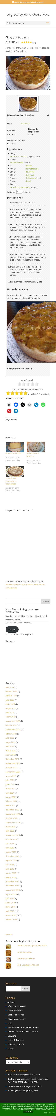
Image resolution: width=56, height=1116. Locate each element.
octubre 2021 (11, 767)
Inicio (9, 1023)
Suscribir (12, 629)
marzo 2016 (11, 915)
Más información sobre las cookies (22, 1027)
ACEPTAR (28, 1112)
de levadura (31, 178)
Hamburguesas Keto (16, 1090)
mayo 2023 (10, 708)
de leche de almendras (20, 187)
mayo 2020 (10, 826)
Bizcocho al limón (13, 453)
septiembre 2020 (13, 822)
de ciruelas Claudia (18, 156)
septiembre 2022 (13, 729)
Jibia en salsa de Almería (28, 965)
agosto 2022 (11, 733)
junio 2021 (10, 784)
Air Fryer (11, 1002)
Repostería (35, 47)
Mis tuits (9, 934)
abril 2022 (10, 746)
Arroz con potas (25, 952)
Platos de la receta (15, 1040)
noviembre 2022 (13, 721)
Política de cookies (15, 1044)
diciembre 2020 (12, 809)
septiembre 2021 (13, 771)
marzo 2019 (11, 852)
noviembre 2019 (13, 835)
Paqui (11, 47)
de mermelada (16, 162)
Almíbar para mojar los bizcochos (32, 945)
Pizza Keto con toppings (18, 1074)
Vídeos (10, 1048)
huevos (29, 165)
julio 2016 (10, 898)
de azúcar (30, 171)
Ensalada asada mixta (17, 1086)
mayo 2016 (10, 906)
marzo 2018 (11, 873)
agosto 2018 (11, 860)
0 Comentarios (20, 51)
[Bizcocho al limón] (15, 447)
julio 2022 (10, 738)
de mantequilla (32, 168)
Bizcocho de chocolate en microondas (11, 481)
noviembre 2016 (13, 890)
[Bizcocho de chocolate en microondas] (15, 471)
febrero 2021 (11, 801)
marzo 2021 (11, 797)
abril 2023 (10, 712)
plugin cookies (49, 1113)
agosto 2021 (11, 776)
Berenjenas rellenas (26, 958)
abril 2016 (10, 911)
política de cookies (12, 1110)
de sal (28, 181)
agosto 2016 (11, 894)
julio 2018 (10, 864)
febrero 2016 (11, 919)
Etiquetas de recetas (16, 1019)
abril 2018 (10, 869)
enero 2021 (11, 805)
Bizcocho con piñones (33, 454)
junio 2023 (10, 704)
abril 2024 (10, 687)
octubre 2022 (11, 725)
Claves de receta (14, 1010)
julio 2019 (10, 843)
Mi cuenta (11, 1036)
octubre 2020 (11, 818)
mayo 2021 (10, 788)
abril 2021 (10, 793)
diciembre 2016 (12, 885)
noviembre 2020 (13, 814)
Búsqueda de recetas (16, 1006)
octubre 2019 (11, 839)
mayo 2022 (10, 742)
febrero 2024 (11, 691)
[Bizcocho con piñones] (36, 447)
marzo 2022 (11, 750)
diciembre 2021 (12, 759)
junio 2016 (10, 902)
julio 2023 (10, 700)
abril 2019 (10, 847)
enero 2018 (11, 877)
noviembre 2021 (13, 763)
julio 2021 (10, 780)
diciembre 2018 (12, 856)
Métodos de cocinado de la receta (22, 1031)
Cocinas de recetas (15, 1014)
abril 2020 (10, 831)
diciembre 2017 (12, 881)
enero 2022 (11, 755)
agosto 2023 (11, 695)
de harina (30, 175)
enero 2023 (11, 716)
